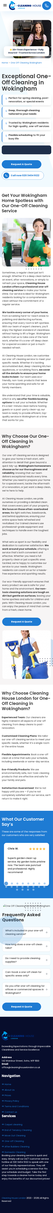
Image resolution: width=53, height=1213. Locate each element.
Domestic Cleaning (15, 1152)
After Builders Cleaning (17, 1146)
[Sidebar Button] (5, 5)
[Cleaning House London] (25, 5)
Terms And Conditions (17, 1106)
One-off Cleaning (14, 1141)
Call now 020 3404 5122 (25, 175)
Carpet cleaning (13, 1124)
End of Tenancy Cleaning (18, 1130)
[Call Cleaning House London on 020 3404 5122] (46, 5)
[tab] (6, 883)
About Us (10, 1089)
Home (8, 1084)
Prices (8, 1095)
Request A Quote (21, 164)
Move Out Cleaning (15, 1135)
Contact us (11, 1111)
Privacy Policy (12, 1100)
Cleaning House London (14, 1198)
